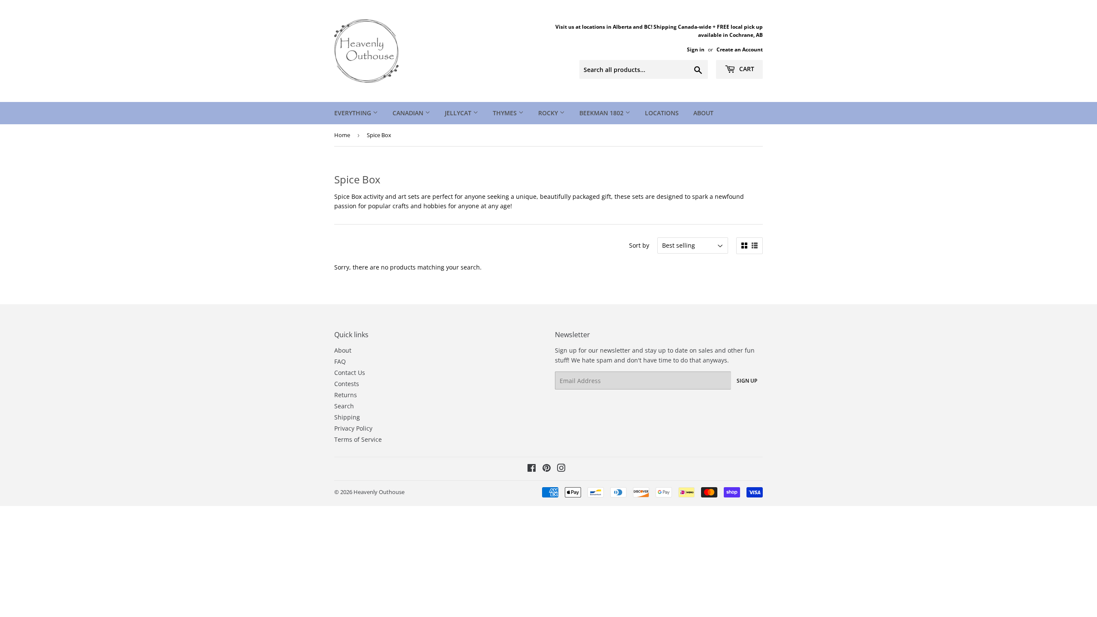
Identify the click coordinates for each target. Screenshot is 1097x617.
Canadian (409, 113)
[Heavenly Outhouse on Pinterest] (546, 469)
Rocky (549, 113)
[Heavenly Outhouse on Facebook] (531, 469)
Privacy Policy (353, 428)
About (703, 113)
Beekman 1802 (602, 113)
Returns (345, 395)
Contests (346, 384)
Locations (662, 113)
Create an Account (739, 49)
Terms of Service (358, 439)
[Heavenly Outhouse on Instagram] (561, 469)
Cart (745, 69)
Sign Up (747, 380)
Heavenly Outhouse (379, 492)
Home (342, 135)
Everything (353, 113)
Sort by (639, 245)
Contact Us (349, 372)
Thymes (506, 113)
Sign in (695, 49)
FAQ (340, 361)
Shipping (347, 417)
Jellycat (459, 113)
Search (344, 406)
